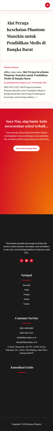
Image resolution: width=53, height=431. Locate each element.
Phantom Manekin (11, 67)
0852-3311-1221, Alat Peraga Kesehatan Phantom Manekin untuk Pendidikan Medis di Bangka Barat (26, 75)
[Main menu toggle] (47, 5)
